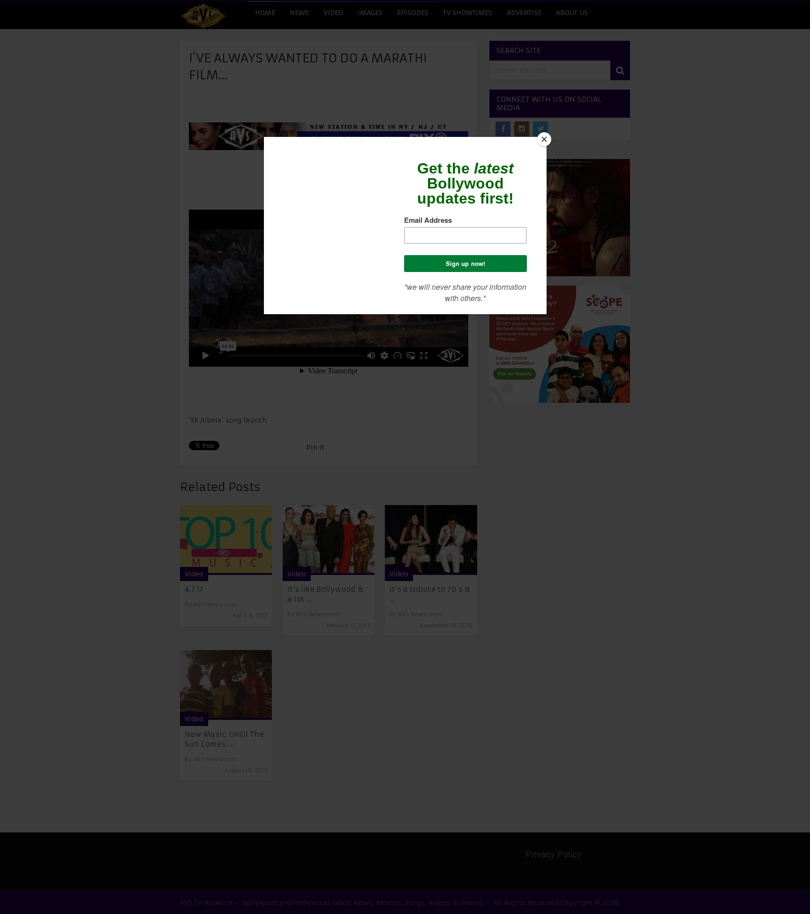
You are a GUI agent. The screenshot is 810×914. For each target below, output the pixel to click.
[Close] (544, 139)
